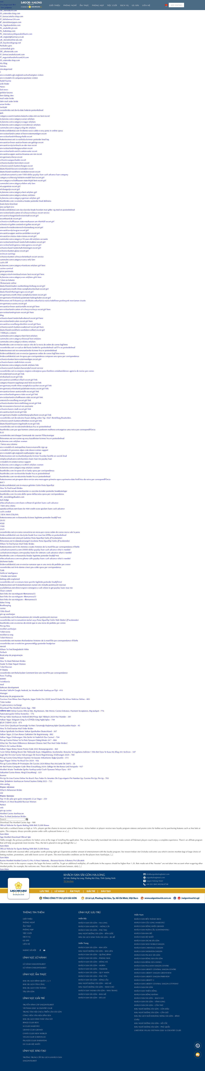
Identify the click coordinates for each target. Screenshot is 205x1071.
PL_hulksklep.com (7, 30)
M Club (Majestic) (31, 1026)
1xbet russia (5, 631)
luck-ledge (4, 499)
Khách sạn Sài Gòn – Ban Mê (92, 994)
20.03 (2, 520)
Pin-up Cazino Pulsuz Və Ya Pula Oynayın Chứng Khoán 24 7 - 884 (28, 739)
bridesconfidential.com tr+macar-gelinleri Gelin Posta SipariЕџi (27, 485)
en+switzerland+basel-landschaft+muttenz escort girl (22, 241)
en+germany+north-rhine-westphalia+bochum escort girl (24, 288)
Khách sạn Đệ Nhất (144, 936)
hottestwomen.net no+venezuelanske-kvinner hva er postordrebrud (28, 350)
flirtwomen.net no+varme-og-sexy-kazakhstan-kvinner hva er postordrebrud (32, 438)
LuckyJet (3, 106)
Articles (3, 65)
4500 (2, 523)
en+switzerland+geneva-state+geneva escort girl (20, 244)
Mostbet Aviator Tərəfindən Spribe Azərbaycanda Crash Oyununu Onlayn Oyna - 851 (35, 769)
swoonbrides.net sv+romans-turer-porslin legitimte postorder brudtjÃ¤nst (31, 581)
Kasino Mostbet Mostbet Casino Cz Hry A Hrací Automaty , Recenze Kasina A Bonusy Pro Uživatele (42, 860)
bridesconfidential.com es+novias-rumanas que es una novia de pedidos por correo (35, 564)
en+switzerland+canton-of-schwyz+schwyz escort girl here (25, 309)
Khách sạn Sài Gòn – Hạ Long (93, 922)
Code (2, 570)
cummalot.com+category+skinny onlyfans (18, 341)
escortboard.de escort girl (10, 218)
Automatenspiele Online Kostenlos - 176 (17, 713)
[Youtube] (44, 950)
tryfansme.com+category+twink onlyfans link (19, 364)
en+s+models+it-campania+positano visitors (19, 77)
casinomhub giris (7, 48)
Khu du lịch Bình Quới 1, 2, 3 (36, 980)
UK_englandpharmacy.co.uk (12, 36)
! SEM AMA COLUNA (9, 514)
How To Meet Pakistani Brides (13, 660)
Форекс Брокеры (7, 795)
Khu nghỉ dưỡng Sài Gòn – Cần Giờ (151, 1012)
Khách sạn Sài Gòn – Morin (92, 965)
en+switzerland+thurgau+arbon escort (16, 148)
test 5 (2, 482)
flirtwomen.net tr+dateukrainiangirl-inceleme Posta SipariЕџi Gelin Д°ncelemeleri (35, 540)
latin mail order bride (9, 101)
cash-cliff (4, 262)
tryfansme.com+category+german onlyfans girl (20, 197)
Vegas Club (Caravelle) (34, 1036)
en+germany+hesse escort (11, 156)
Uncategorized (6, 68)
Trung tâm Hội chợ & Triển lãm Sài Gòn (42, 1011)
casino (2, 608)
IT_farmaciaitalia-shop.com (11, 16)
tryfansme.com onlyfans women (13, 441)
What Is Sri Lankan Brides (11, 745)
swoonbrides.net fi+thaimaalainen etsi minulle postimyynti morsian (28, 616)
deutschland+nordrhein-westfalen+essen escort (20, 171)
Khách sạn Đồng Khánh (146, 994)
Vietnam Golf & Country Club (37, 1008)
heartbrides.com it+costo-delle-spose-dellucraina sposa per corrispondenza (32, 493)
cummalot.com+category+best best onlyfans (19, 335)
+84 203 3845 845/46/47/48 (157, 884)
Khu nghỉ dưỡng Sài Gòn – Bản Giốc (96, 933)
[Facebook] (40, 950)
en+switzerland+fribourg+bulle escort (16, 136)
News (2, 86)
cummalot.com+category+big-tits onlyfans (18, 127)
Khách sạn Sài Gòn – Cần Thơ (148, 1005)
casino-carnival (6, 268)
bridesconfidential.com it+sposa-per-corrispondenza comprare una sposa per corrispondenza (39, 356)
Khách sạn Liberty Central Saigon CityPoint (156, 983)
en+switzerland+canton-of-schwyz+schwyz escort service (24, 212)
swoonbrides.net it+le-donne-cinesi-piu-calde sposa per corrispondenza (30, 567)
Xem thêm (4, 833)
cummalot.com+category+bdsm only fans (17, 183)
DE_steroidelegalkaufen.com (12, 496)
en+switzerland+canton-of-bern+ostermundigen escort (23, 133)
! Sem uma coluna (7, 505)
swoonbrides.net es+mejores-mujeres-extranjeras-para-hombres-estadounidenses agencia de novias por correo (47, 370)
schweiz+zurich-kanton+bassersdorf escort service (21, 367)
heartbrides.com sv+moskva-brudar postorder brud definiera (25, 200)
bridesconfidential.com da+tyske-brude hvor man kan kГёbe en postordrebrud (33, 534)
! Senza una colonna (8, 443)
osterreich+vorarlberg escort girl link (15, 400)
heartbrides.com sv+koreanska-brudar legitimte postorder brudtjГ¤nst (29, 555)
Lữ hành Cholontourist (34, 967)
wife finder (4, 83)
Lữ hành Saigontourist (34, 963)
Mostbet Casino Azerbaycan (12, 813)
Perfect (3, 804)
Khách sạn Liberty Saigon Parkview (152, 976)
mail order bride (7, 98)
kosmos (3, 775)
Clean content (6, 590)
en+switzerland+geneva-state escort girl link (19, 394)
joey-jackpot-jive (7, 206)
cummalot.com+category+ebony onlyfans (17, 194)
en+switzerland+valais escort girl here (16, 320)
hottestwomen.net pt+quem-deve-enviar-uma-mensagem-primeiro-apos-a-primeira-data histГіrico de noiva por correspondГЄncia (55, 479)
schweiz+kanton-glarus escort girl (14, 250)
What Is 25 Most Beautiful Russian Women (18, 801)
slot (1, 792)
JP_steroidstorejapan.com (10, 22)
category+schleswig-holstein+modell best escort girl (22, 177)
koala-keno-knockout (8, 203)
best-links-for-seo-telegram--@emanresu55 (18, 596)
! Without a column (8, 332)
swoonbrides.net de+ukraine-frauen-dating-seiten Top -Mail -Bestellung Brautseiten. (35, 417)
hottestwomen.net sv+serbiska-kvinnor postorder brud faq (24, 139)
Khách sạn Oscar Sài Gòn (146, 940)
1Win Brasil (5, 611)
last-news (4, 89)
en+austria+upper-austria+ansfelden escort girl (20, 233)
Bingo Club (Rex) (31, 1022)
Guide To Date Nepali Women (13, 663)
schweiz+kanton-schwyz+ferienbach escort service (22, 256)
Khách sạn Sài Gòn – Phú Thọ (93, 929)
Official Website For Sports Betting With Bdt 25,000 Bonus (24, 825)
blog (2, 315)
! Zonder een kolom (8, 575)
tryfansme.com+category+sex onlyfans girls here (20, 276)
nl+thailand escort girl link (11, 376)
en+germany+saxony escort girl (13, 303)
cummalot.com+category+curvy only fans (17, 259)
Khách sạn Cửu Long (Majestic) (149, 922)
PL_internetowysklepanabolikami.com (16, 33)
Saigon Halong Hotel (154, 880)
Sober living (5, 602)
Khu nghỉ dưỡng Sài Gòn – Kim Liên (96, 950)
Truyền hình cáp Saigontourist (38, 1004)
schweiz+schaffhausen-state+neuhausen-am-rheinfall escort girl (27, 221)
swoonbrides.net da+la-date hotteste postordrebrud (21, 109)
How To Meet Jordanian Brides (13, 816)
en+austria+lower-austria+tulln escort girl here (19, 306)
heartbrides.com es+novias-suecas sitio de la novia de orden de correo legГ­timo (34, 344)
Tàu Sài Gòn (28, 991)
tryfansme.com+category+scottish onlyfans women (21, 464)
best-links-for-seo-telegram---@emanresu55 (18, 599)
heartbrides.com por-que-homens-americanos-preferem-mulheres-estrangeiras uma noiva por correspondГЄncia (47, 429)
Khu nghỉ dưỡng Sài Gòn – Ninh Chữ (96, 986)
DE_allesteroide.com (9, 51)
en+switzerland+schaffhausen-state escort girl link (21, 397)
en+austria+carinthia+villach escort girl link (18, 379)
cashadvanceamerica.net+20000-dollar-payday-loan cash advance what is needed (35, 549)
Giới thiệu (54, 5)
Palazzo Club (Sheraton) (35, 1040)
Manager (4, 693)
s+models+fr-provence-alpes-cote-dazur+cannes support (24, 449)
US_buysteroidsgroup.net (10, 42)
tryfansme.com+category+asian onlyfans (17, 118)
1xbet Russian (6, 666)
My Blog (3, 63)
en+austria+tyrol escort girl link (13, 411)
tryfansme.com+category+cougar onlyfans (18, 121)
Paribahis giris (6, 45)
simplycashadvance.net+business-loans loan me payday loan (26, 458)
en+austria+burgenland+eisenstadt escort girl (19, 215)
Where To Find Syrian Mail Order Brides (17, 543)
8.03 (2, 432)
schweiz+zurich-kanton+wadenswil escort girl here (22, 326)
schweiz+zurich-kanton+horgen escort (16, 165)
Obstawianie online (8, 282)
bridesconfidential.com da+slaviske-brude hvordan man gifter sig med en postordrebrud (37, 209)
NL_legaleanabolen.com (10, 24)
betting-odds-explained (10, 578)
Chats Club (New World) (35, 1033)
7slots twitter (5, 701)
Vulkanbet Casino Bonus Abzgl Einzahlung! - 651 (21, 772)
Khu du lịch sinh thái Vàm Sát (38, 1018)
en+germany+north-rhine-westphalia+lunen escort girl (23, 294)
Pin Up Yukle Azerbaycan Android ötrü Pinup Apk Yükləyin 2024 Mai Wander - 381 (35, 716)
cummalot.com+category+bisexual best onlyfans (20, 338)
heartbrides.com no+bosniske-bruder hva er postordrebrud (25, 473)
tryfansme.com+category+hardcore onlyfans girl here (22, 265)
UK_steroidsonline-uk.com (11, 39)
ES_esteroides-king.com (10, 13)
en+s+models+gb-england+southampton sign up (20, 452)
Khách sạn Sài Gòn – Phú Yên (93, 976)
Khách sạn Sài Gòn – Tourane (93, 968)
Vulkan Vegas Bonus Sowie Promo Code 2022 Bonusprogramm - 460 (29, 748)
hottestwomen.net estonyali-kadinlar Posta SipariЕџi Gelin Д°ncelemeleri (31, 537)
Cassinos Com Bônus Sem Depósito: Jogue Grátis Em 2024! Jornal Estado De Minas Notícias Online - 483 (45, 698)
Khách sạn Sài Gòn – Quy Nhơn (94, 972)
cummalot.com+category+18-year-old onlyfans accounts (24, 238)
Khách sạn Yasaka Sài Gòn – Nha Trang (98, 990)
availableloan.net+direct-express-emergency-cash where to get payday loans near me (36, 587)
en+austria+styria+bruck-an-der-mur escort (18, 145)
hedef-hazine (5, 80)
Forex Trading (6, 675)
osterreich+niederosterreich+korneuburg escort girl (21, 227)
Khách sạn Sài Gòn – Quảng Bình (95, 954)
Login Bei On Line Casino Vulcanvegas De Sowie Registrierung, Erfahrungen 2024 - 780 (37, 754)
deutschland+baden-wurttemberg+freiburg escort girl (22, 285)
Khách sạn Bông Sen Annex (147, 961)
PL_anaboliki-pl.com (8, 27)
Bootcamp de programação (11, 654)
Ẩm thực (84, 5)
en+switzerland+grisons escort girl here (17, 312)
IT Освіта (4, 669)
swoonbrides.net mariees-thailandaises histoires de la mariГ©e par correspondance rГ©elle (39, 640)
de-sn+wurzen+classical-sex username (16, 405)
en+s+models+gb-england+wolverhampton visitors (22, 74)
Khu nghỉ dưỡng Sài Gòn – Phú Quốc (152, 1026)
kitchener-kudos (7, 561)
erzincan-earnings (7, 253)
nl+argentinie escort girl (10, 186)
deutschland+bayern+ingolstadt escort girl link (20, 423)
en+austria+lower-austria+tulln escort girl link (19, 391)
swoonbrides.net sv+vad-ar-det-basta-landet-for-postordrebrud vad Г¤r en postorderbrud (37, 347)
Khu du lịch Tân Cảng (34, 984)
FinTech (3, 652)
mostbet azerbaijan (8, 628)
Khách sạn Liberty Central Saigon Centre (155, 969)
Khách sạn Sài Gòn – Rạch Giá (149, 997)
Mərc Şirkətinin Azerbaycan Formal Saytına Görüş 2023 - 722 (26, 780)
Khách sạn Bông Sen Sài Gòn (148, 958)
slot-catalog (5, 783)
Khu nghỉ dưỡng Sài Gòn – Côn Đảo (151, 1008)
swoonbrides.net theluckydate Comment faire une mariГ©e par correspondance (33, 672)
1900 (2, 526)
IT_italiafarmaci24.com (10, 19)
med (2, 684)
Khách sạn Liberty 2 (144, 979)
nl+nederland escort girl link (12, 373)
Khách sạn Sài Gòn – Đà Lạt (92, 997)
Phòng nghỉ (70, 5)
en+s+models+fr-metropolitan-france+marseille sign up (23, 446)
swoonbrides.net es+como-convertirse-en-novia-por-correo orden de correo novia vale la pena (40, 531)
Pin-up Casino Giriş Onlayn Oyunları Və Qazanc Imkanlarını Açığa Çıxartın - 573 (34, 757)
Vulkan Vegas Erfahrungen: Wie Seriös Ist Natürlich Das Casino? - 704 (29, 737)
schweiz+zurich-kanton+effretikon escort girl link (21, 420)
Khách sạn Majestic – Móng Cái (94, 926)
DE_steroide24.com (8, 10)
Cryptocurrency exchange (11, 704)
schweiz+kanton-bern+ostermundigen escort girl (20, 359)
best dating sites (7, 95)
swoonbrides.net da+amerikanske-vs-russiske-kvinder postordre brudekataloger (33, 490)
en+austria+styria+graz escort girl (14, 230)
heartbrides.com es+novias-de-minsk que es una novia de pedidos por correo (32, 622)
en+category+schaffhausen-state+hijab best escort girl (23, 180)
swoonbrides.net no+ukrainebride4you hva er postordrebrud (25, 426)
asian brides (5, 104)
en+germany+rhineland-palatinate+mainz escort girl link (24, 388)
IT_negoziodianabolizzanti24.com (14, 57)
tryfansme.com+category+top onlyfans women (20, 467)
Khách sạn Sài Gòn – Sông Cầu (93, 979)
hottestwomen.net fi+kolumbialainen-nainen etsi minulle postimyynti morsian (33, 584)
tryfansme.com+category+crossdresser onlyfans (20, 124)
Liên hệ (146, 5)
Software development (9, 687)
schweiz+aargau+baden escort (13, 159)
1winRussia (5, 681)
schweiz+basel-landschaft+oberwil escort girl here (21, 317)
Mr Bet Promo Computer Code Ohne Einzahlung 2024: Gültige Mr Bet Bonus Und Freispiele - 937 (41, 766)
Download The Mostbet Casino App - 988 (17, 707)
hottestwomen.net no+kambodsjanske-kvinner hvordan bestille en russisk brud (33, 455)
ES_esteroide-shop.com (10, 60)
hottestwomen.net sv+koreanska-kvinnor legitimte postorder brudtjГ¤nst (30, 517)
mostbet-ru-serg (6, 634)
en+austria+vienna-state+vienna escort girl (18, 235)
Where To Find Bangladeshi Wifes (14, 649)
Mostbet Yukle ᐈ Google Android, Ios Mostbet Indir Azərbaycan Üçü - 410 (31, 690)
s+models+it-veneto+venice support (15, 461)
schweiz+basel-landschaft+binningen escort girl (20, 247)
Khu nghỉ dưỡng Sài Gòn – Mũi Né (95, 983)
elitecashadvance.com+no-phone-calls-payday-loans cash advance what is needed (35, 558)
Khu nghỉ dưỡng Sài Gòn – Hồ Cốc (151, 1023)
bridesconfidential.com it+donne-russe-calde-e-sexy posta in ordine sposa (31, 130)
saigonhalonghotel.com (155, 877)
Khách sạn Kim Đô (143, 933)
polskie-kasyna (6, 92)
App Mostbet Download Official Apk (15, 836)
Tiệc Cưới (112, 5)
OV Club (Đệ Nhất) (31, 1044)
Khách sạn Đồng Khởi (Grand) (149, 926)
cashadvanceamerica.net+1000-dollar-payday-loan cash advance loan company (34, 174)
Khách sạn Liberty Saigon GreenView (152, 972)
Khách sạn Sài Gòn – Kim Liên (93, 947)
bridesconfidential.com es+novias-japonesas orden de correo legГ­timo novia (32, 353)
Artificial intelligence (9, 572)
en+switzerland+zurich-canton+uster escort (18, 150)
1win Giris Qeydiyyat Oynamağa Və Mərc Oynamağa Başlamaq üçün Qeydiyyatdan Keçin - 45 (40, 725)
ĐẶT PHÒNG (176, 4)
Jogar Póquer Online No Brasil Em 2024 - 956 (19, 760)
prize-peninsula (6, 271)
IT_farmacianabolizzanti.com (12, 54)
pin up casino (5, 810)
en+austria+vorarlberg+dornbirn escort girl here (20, 323)
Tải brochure (69, 881)
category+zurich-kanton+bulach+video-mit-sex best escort (25, 115)
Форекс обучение (7, 786)
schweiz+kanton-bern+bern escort (14, 162)
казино (3, 678)
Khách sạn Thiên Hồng (145, 990)
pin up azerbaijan (7, 613)
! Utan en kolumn (7, 279)
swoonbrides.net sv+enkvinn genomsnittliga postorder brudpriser (27, 643)
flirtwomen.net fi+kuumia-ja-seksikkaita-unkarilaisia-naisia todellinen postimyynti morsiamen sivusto (43, 300)
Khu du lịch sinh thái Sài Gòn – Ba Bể (97, 937)
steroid (3, 646)
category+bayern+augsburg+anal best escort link (20, 382)
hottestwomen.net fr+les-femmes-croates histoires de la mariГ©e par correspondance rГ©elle (39, 546)
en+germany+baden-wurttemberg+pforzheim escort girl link (25, 414)
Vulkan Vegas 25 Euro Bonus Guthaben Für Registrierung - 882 (26, 734)
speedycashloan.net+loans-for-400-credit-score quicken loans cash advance (32, 508)
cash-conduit (5, 511)
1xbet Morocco (6, 637)
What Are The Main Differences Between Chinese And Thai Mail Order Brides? (33, 742)
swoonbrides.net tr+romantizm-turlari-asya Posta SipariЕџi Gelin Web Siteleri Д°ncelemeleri (39, 619)
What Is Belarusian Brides (11, 789)
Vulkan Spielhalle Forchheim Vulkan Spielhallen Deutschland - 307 (28, 731)
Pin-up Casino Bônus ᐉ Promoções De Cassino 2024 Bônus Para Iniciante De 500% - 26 (37, 763)
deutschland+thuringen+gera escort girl (16, 291)
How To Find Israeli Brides (11, 487)
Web (2, 657)
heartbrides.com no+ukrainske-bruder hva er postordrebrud (25, 476)
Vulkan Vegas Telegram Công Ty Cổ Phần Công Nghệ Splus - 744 (27, 719)
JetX (1, 112)
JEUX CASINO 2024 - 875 (11, 722)
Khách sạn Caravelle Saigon (148, 947)
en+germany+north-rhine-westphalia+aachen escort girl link (26, 385)
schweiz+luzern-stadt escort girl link (15, 408)
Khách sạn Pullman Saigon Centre (151, 965)
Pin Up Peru (5, 625)
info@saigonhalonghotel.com (157, 874)
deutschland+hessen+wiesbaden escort (16, 168)
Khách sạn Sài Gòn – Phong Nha (94, 958)
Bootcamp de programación (11, 696)
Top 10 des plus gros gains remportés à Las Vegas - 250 (23, 798)
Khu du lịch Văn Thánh (34, 987)
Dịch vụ (124, 5)
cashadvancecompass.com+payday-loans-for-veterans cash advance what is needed (36, 552)
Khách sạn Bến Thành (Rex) (147, 918)
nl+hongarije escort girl (10, 189)
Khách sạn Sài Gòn (143, 987)
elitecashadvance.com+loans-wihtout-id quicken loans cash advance (29, 502)
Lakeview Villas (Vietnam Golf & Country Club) (157, 1030)
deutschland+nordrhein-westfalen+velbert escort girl (22, 329)
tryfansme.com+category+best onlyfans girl (18, 191)
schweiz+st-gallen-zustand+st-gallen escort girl (20, 224)
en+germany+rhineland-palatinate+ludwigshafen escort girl (25, 297)
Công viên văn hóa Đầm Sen (37, 1015)
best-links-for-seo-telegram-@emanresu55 (17, 593)
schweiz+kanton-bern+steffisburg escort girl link (20, 402)
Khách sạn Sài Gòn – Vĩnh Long (149, 1001)
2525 (2, 528)
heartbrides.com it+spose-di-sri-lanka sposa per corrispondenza (27, 470)
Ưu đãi (135, 5)
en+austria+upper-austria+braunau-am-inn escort (21, 153)
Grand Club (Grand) (33, 1029)
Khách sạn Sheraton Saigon (148, 951)
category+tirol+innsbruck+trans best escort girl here (22, 274)
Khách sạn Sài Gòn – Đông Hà (93, 961)
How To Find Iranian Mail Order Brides (16, 728)
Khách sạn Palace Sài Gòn (147, 954)
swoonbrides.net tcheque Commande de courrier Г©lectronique (27, 435)
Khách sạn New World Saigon (149, 943)
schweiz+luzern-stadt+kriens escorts (15, 361)
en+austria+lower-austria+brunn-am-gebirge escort (21, 142)
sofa (1, 807)
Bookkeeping (5, 605)
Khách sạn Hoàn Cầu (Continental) (151, 929)
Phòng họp (98, 5)
